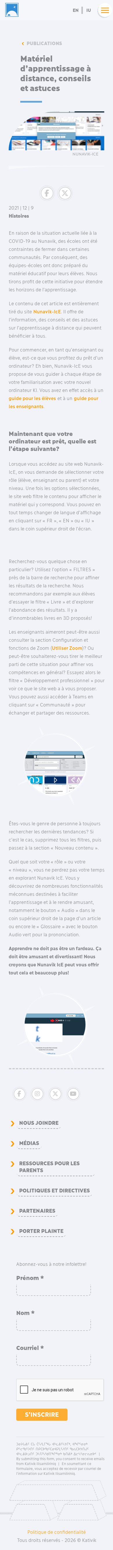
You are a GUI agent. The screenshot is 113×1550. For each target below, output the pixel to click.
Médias (29, 1143)
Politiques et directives (54, 1190)
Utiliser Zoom (67, 648)
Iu (88, 10)
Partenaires (37, 1211)
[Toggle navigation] (103, 10)
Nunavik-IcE (47, 311)
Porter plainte (41, 1231)
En (76, 10)
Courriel (30, 1348)
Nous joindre (39, 1123)
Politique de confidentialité (56, 1532)
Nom (25, 1313)
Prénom (30, 1278)
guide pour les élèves (32, 398)
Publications (44, 43)
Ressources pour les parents (49, 1167)
